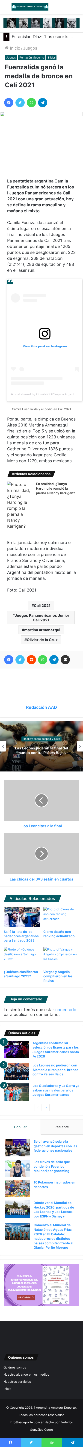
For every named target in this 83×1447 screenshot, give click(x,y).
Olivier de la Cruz (42, 639)
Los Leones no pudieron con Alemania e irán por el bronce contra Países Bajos (41, 750)
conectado (65, 1009)
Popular (20, 1127)
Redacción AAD (41, 707)
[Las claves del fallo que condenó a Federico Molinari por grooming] (17, 1168)
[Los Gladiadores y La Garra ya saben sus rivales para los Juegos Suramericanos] (16, 1092)
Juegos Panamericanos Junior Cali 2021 (42, 617)
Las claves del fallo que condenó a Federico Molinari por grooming (52, 1166)
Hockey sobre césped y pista (41, 736)
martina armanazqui (42, 630)
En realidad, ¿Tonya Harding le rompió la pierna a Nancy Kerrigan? (55, 488)
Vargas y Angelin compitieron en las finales (58, 976)
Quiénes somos (14, 1367)
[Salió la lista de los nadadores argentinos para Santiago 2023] (22, 917)
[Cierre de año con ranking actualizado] (61, 917)
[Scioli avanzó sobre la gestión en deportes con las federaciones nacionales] (17, 1147)
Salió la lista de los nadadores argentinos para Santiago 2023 (21, 936)
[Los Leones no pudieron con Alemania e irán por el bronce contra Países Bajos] (16, 1071)
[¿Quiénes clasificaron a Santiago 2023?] (22, 957)
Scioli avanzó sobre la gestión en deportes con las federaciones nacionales (55, 1145)
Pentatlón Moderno (31, 57)
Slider (51, 57)
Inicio (14, 48)
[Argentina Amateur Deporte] (30, 7)
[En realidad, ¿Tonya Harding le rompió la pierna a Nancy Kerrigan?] (20, 505)
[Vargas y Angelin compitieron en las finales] (61, 957)
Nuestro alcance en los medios (26, 1374)
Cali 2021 (42, 605)
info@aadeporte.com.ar (27, 1422)
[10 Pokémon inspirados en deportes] (17, 1188)
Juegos (30, 48)
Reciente (61, 1127)
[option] (41, 746)
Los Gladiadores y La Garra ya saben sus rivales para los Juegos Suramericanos (56, 1090)
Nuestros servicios (17, 1381)
